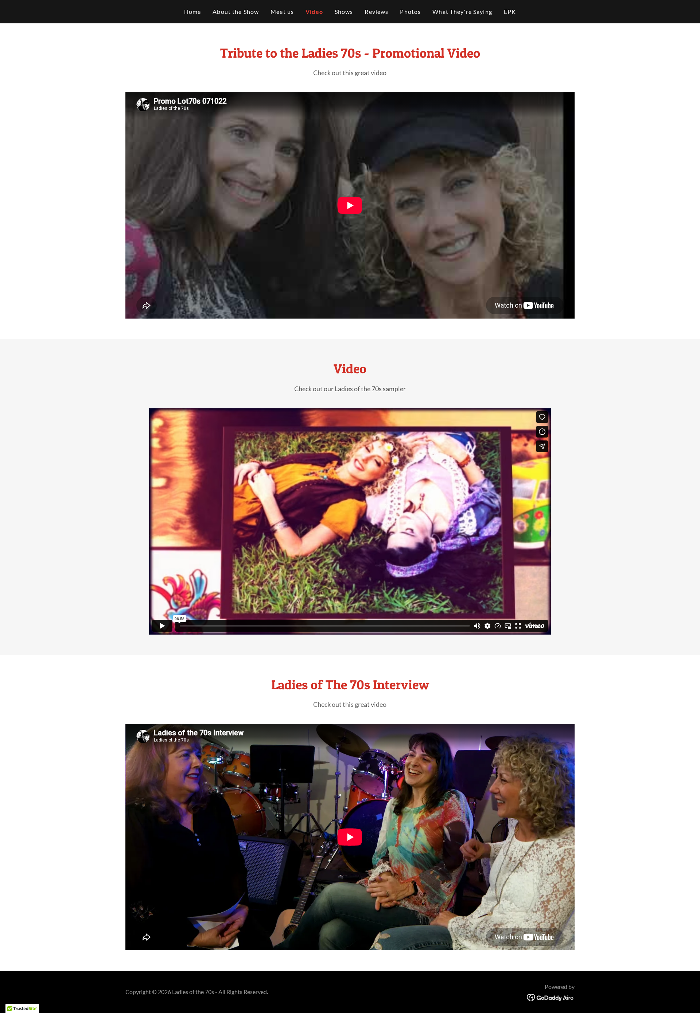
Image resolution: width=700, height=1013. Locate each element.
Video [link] (314, 11)
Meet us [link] (282, 11)
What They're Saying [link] (462, 11)
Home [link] (192, 11)
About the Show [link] (236, 11)
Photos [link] (410, 11)
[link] (551, 997)
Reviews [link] (376, 11)
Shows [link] (344, 11)
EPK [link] (510, 11)
